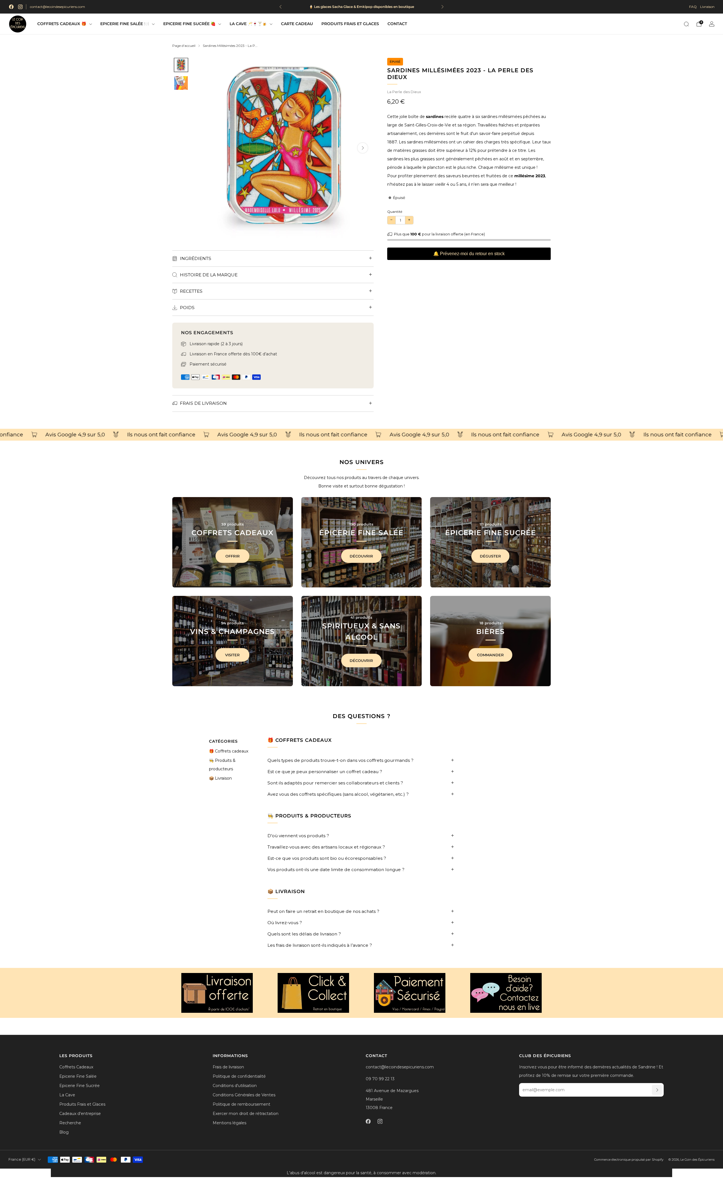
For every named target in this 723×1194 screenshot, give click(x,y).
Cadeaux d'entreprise (80, 1113)
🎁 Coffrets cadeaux (228, 751)
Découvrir (361, 556)
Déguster (490, 556)
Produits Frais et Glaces (350, 23)
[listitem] (361, 7)
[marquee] (361, 435)
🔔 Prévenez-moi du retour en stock (469, 253)
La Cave (67, 1094)
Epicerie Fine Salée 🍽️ (124, 23)
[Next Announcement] (442, 6)
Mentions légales (229, 1122)
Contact (397, 23)
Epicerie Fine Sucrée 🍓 (189, 23)
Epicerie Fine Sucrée (79, 1085)
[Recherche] (686, 24)
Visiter (232, 655)
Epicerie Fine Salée (78, 1076)
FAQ (693, 7)
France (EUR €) (21, 1159)
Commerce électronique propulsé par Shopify (628, 1160)
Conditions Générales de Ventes (244, 1094)
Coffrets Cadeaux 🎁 (61, 23)
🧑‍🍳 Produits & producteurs (222, 764)
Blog (64, 1132)
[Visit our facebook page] (11, 6)
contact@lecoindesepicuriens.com (57, 7)
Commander (490, 655)
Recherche (70, 1122)
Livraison (707, 7)
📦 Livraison (220, 778)
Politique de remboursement (241, 1104)
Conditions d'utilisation (235, 1085)
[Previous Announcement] (280, 6)
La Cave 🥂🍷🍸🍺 (248, 23)
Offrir (232, 556)
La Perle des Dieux (404, 92)
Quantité (394, 211)
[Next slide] (363, 148)
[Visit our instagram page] (20, 6)
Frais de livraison (228, 1067)
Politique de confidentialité (239, 1076)
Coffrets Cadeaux (76, 1067)
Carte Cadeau (297, 23)
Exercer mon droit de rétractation (245, 1113)
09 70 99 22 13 (380, 1078)
